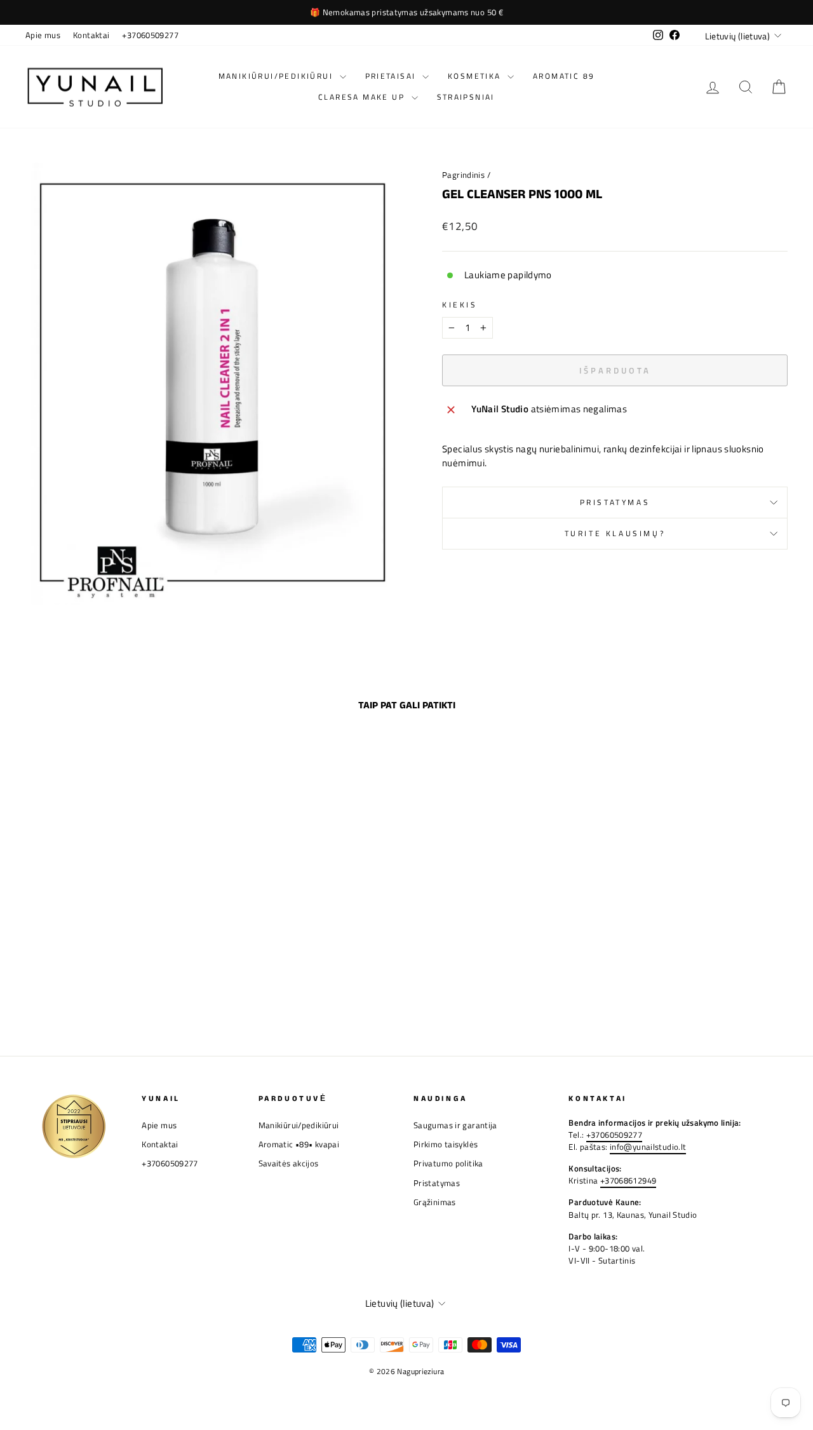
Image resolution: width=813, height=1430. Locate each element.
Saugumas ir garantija (455, 1125)
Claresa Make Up (363, 97)
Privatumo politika (448, 1163)
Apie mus (42, 35)
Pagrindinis (463, 175)
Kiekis (460, 305)
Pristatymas (615, 502)
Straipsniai (466, 97)
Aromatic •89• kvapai (299, 1144)
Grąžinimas (434, 1202)
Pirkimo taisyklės (445, 1144)
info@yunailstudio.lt (648, 1147)
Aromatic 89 (564, 76)
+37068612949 (628, 1181)
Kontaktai (91, 35)
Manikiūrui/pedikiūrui (277, 76)
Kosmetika (476, 76)
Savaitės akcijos (289, 1163)
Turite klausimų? (615, 533)
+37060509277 (150, 35)
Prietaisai (392, 76)
